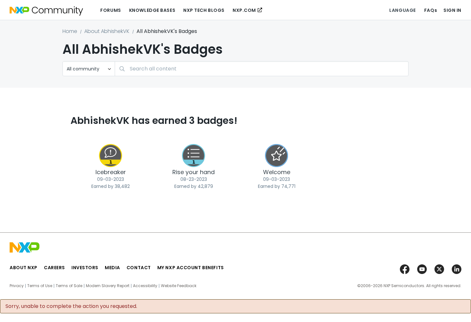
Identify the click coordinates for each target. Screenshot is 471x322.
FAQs (430, 10)
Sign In (452, 10)
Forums (110, 10)
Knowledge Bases (152, 10)
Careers (54, 267)
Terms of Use (39, 286)
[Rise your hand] (193, 155)
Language (402, 10)
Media (112, 267)
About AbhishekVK (106, 31)
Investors (84, 267)
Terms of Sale (69, 286)
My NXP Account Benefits (190, 267)
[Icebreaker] (110, 155)
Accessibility (145, 286)
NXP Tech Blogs (204, 10)
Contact (139, 267)
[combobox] (262, 68)
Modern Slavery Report (107, 286)
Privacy (17, 286)
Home (69, 31)
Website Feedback (178, 286)
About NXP (23, 267)
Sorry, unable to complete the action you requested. (71, 306)
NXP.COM (244, 10)
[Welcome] (276, 155)
